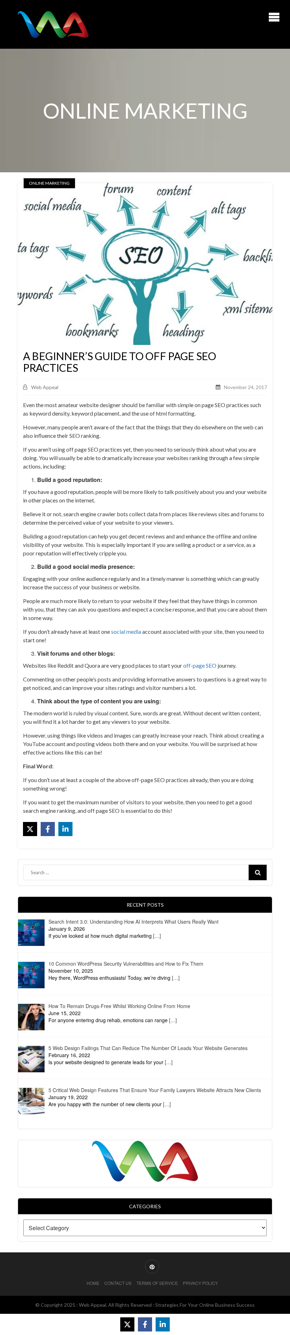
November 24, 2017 (245, 387)
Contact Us (118, 1283)
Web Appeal (44, 387)
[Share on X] (30, 829)
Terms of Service (157, 1283)
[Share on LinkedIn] (65, 829)
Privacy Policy (200, 1283)
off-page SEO (199, 665)
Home (93, 1283)
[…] (157, 935)
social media (126, 631)
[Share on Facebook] (48, 829)
